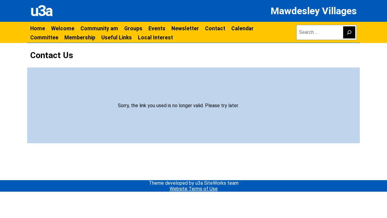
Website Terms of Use (194, 189)
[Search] (349, 32)
